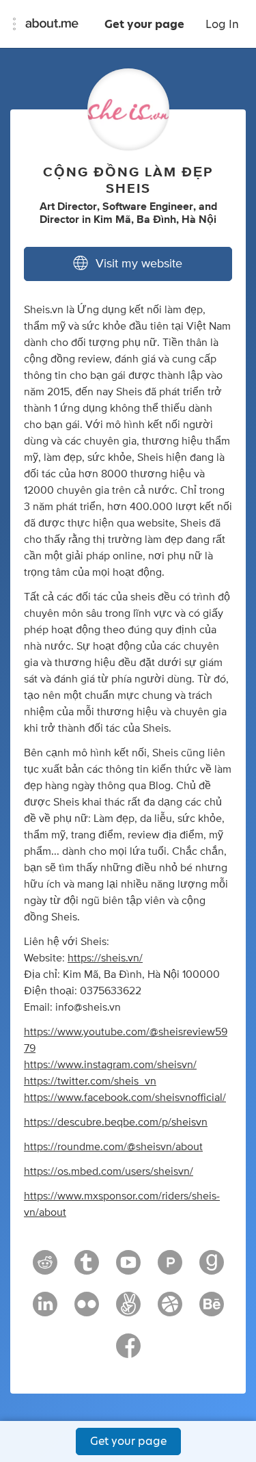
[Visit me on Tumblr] (86, 1268)
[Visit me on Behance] (211, 1310)
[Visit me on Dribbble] (170, 1310)
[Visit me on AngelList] (128, 1310)
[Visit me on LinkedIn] (45, 1310)
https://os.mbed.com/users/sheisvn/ (108, 1171)
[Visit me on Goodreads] (211, 1268)
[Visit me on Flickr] (86, 1310)
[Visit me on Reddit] (45, 1268)
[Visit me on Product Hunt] (170, 1268)
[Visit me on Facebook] (128, 1352)
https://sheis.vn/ (105, 958)
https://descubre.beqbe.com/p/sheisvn (116, 1122)
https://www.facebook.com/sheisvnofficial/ (125, 1097)
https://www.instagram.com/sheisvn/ (110, 1064)
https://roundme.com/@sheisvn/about (113, 1146)
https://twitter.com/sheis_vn (90, 1081)
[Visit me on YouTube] (128, 1268)
